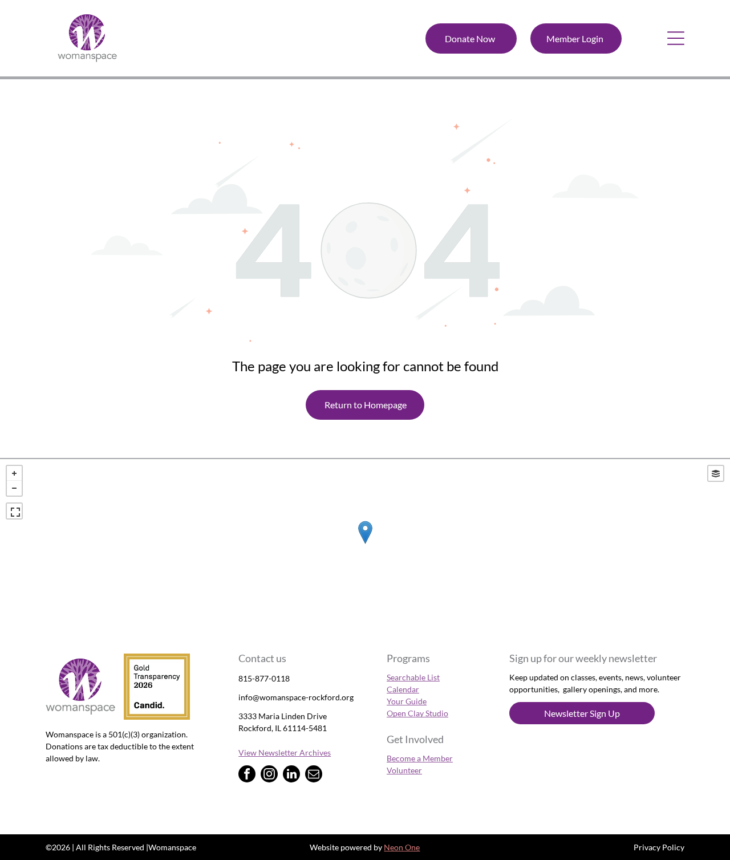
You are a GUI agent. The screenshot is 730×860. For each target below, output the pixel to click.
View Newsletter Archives (284, 752)
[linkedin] (291, 775)
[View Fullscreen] (14, 511)
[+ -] (365, 544)
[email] (313, 775)
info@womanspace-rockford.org (296, 697)
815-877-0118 (264, 678)
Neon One (402, 847)
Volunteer (404, 770)
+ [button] (14, 473)
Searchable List (413, 677)
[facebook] (247, 775)
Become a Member (420, 758)
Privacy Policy (659, 847)
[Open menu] (675, 38)
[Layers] (715, 473)
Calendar (403, 689)
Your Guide (407, 701)
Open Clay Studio (417, 713)
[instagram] (269, 775)
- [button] (14, 488)
